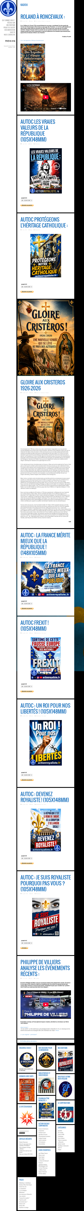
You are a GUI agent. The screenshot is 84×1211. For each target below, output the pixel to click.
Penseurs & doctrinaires (43, 1129)
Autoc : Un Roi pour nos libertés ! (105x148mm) (45, 708)
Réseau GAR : (22, 1205)
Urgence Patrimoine (43, 1172)
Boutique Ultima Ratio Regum (25, 1185)
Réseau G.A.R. (22, 1204)
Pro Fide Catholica (42, 1173)
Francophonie (60, 1136)
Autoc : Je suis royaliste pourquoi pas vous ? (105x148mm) (46, 883)
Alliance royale (42, 1155)
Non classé (44, 715)
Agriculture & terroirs (43, 1134)
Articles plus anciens (27, 1041)
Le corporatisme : (22, 1188)
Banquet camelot (61, 1144)
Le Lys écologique (23, 1190)
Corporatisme (41, 1131)
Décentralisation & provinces (44, 1136)
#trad (57, 1030)
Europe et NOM (61, 1134)
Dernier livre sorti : (23, 1187)
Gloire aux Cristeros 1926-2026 (43, 385)
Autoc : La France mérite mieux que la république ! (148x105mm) (45, 544)
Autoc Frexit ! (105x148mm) (35, 625)
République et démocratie (63, 1146)
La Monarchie (60, 1142)
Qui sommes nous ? (8, 20)
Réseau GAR (11, 22)
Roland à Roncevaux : (43, 16)
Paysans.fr (41, 1163)
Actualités (37, 978)
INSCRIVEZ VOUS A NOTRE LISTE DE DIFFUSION (26, 1069)
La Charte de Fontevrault (44, 1161)
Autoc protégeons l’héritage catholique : (44, 222)
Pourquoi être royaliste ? (24, 1198)
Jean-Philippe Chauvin (43, 1153)
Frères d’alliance (61, 1138)
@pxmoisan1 (24, 1027)
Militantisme (10, 25)
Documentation (9, 30)
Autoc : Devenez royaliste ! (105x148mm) (45, 797)
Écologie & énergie (42, 1138)
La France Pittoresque (43, 1168)
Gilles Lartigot (41, 1159)
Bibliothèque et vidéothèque (25, 1183)
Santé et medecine (42, 1140)
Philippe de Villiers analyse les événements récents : (45, 968)
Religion (47, 392)
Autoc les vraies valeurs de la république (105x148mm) (38, 130)
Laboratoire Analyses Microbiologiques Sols (43, 1165)
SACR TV (12, 32)
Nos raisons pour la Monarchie (25, 1194)
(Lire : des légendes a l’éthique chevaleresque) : (33, 40)
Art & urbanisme (42, 1142)
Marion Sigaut (41, 1157)
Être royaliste (38, 21)
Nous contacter (9, 34)
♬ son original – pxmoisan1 (29, 1034)
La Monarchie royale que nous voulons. (25, 1151)
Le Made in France (42, 1170)
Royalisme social (42, 1132)
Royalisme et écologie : (24, 1207)
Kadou (31, 21)
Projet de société (9, 27)
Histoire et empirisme (46, 21)
